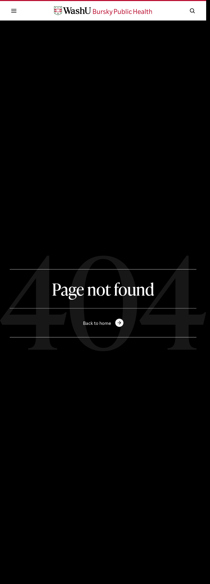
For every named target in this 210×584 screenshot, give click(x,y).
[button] (192, 11)
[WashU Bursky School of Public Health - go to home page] (103, 10)
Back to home (97, 323)
